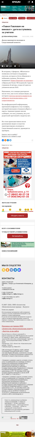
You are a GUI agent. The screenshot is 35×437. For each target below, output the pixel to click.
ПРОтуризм (22, 18)
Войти (32, 2)
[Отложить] (15, 66)
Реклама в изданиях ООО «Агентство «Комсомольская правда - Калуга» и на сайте (17, 328)
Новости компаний (9, 251)
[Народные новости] (29, 2)
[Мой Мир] (8, 140)
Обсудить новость (17, 215)
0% (3, 209)
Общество (5, 22)
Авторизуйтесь (17, 236)
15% (31, 209)
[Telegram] (10, 140)
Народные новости (14, 15)
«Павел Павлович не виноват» (21, 81)
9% (25, 209)
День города (13, 18)
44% (10, 209)
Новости (4, 15)
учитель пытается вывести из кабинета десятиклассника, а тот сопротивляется (17, 98)
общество (5, 148)
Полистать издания (8, 309)
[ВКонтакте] (3, 140)
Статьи (24, 15)
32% (20, 209)
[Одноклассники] (5, 140)
